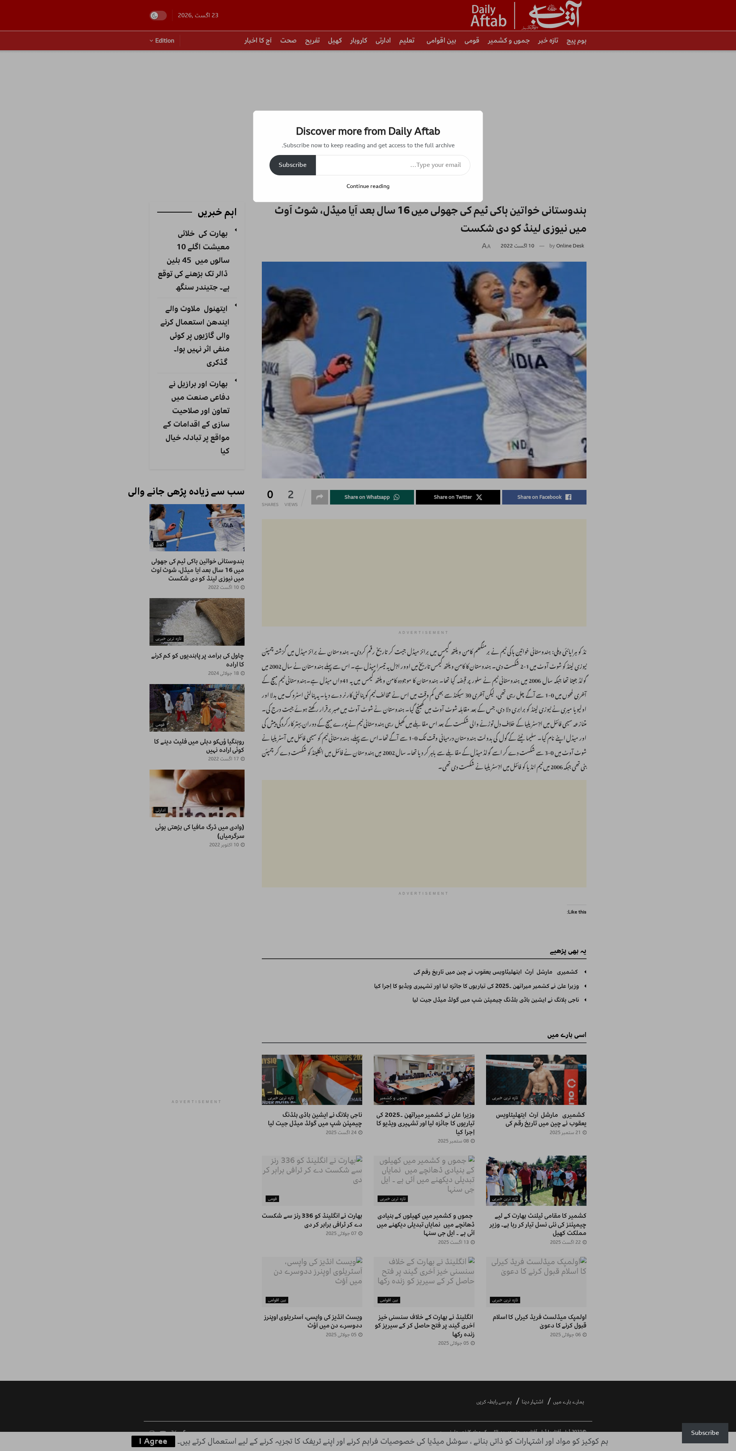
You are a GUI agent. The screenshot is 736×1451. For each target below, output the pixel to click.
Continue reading (368, 186)
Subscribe (293, 165)
